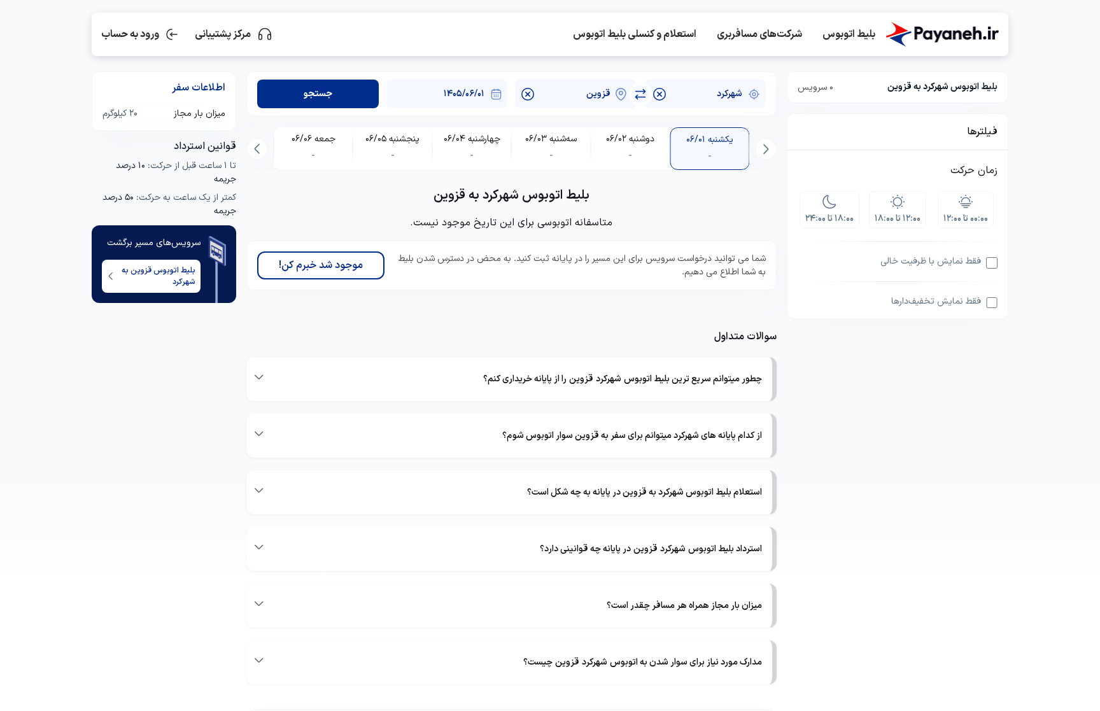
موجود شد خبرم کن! (321, 265)
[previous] (766, 149)
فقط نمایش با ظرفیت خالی (930, 261)
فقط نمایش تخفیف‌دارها (936, 301)
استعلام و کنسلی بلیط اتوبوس (634, 34)
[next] (257, 149)
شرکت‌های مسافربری (759, 34)
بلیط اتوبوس (848, 34)
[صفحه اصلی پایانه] (942, 34)
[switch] (640, 94)
